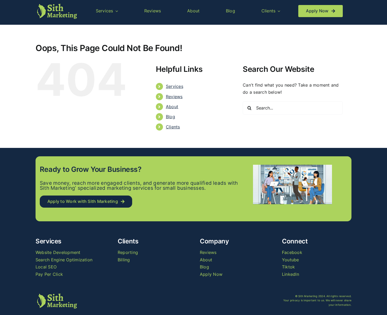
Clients (173, 126)
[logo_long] (57, 4)
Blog (170, 116)
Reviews (174, 96)
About (172, 106)
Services (174, 86)
